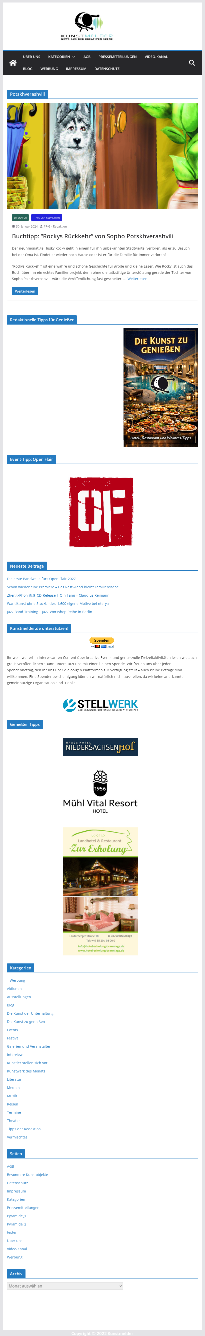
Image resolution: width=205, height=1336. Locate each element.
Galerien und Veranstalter (28, 1046)
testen (12, 1232)
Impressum (76, 68)
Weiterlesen (138, 278)
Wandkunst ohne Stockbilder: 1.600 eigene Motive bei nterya (58, 603)
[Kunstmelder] (13, 63)
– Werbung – (17, 980)
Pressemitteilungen (117, 56)
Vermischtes (17, 1137)
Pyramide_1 (16, 1215)
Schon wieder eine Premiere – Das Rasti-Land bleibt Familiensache (63, 587)
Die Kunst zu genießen (26, 1021)
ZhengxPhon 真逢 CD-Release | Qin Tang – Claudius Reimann (58, 595)
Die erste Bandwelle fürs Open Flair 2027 (41, 578)
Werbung (49, 68)
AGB (87, 56)
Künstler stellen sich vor (27, 1062)
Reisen (12, 1104)
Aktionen (14, 988)
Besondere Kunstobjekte (27, 1174)
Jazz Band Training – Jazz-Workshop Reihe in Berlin (49, 611)
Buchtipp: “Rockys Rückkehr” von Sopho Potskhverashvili (92, 236)
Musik (12, 1095)
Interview (14, 1054)
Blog (27, 68)
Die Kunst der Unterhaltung (30, 1013)
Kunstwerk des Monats (26, 1071)
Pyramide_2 (16, 1224)
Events (12, 1029)
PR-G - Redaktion (55, 226)
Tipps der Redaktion (46, 217)
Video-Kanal (156, 56)
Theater (13, 1120)
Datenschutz (107, 68)
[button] (73, 56)
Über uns (31, 56)
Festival (13, 1038)
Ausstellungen (19, 996)
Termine (14, 1112)
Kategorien (59, 56)
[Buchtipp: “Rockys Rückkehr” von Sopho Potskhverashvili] (102, 156)
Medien (13, 1087)
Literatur (20, 217)
